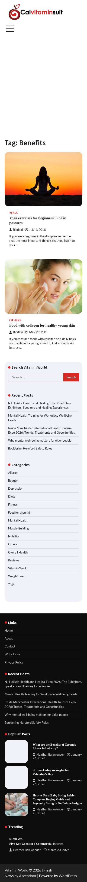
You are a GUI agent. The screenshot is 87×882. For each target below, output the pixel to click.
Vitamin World (17, 568)
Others (15, 320)
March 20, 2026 (59, 850)
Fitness (13, 504)
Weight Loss (16, 576)
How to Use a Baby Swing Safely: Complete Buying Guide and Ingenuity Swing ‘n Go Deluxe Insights (57, 799)
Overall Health (18, 552)
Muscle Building (18, 528)
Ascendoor (27, 875)
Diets (11, 496)
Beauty (13, 480)
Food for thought (19, 512)
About (9, 638)
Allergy (13, 472)
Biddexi (18, 230)
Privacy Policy (14, 662)
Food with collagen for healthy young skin (42, 325)
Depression (15, 488)
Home (9, 630)
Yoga (13, 213)
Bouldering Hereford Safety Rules (30, 448)
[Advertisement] (43, 83)
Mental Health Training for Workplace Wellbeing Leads (41, 694)
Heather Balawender (50, 754)
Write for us (12, 654)
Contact (10, 646)
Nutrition (14, 536)
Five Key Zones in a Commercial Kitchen (36, 843)
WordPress (68, 875)
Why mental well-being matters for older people (39, 440)
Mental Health (17, 520)
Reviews (13, 560)
